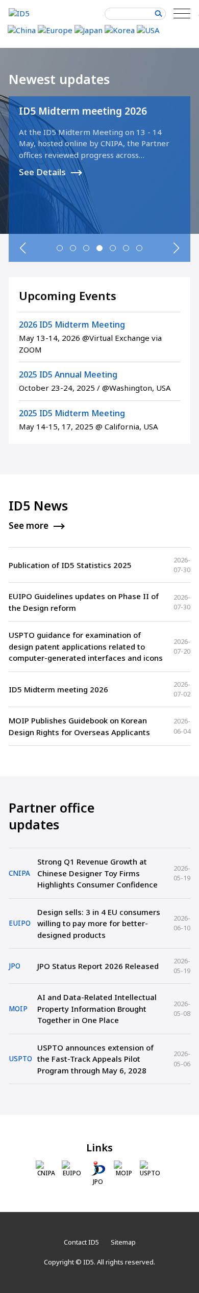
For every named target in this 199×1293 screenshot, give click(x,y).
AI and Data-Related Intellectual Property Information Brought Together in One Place (97, 1008)
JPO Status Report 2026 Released (98, 966)
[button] (60, 248)
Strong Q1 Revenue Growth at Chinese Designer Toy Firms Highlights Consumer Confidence (97, 873)
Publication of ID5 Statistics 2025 (70, 565)
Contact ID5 (81, 1242)
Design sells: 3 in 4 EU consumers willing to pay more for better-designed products (98, 923)
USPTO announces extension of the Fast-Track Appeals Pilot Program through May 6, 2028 (95, 1058)
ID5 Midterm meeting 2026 (83, 111)
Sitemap (123, 1242)
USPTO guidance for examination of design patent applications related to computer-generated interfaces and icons (86, 646)
